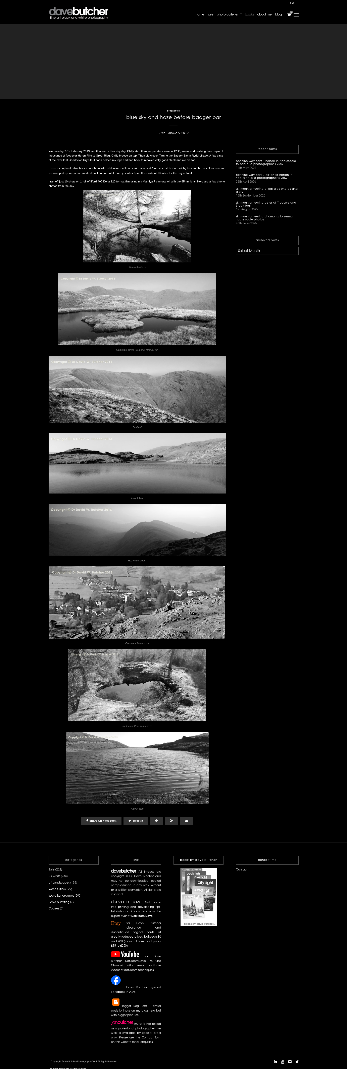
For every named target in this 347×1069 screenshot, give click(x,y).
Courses (54, 908)
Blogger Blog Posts (134, 1006)
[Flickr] (289, 1062)
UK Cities (54, 876)
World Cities (56, 889)
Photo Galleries (228, 14)
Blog (278, 14)
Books (249, 14)
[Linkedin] (275, 1062)
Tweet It (138, 820)
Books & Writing (59, 902)
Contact (242, 869)
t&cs (292, 3)
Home (200, 14)
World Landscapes (61, 896)
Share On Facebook (102, 820)
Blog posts (173, 111)
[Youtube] (282, 1062)
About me (264, 14)
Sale (210, 14)
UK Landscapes (59, 883)
